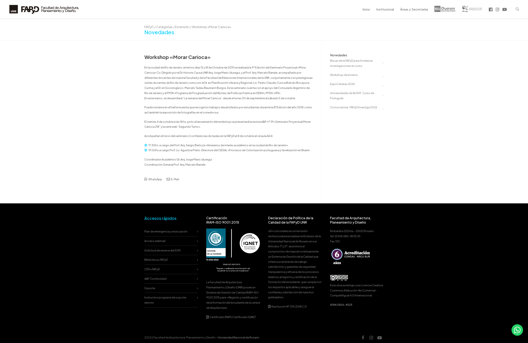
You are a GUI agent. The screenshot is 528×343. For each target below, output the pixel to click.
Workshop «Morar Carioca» (177, 57)
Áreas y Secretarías (414, 9)
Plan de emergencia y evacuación (165, 231)
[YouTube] (379, 338)
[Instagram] (371, 338)
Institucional (385, 9)
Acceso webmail (154, 241)
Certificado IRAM (220, 317)
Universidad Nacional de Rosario (238, 337)
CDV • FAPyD (152, 269)
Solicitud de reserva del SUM (162, 250)
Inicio (366, 9)
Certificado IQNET (244, 317)
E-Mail (175, 179)
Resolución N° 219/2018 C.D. (289, 306)
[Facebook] (363, 338)
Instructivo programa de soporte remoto (165, 300)
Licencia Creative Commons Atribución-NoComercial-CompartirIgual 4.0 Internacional (356, 290)
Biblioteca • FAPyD (156, 259)
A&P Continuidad (155, 278)
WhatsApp (155, 179)
